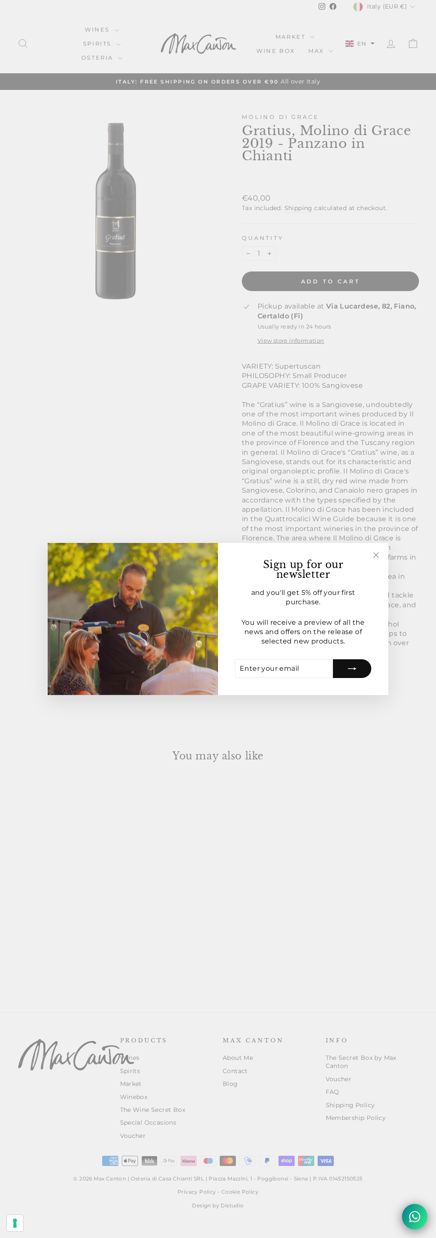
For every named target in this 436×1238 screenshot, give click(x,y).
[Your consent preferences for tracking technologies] (15, 1223)
